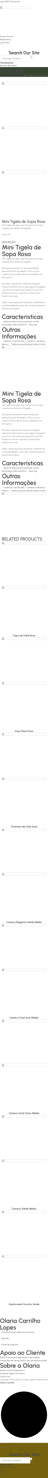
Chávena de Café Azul (24, 826)
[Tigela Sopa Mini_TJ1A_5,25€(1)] (24, 148)
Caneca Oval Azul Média (24, 1017)
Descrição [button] (9, 242)
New (14, 65)
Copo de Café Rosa (24, 635)
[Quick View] (2, 632)
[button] (4, 1444)
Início (2, 75)
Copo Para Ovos (24, 731)
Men (10, 65)
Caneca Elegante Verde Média (24, 922)
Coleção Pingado (14, 75)
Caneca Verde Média (24, 1208)
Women (4, 65)
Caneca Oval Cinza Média (24, 1113)
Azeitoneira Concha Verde (24, 1304)
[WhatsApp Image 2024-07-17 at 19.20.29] (24, 193)
